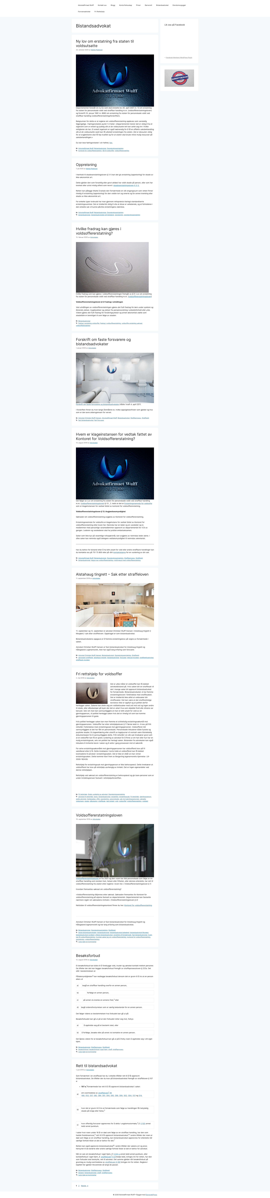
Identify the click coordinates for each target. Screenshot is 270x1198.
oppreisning (119, 215)
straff (110, 1049)
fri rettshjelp (134, 797)
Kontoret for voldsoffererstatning (138, 905)
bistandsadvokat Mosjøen (139, 932)
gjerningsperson (145, 797)
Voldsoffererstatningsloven (99, 815)
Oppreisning (86, 164)
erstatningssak (124, 797)
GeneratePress (151, 1195)
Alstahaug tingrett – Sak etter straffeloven (112, 574)
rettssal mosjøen (133, 657)
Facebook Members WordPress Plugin (179, 57)
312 (134, 1095)
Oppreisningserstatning (115, 148)
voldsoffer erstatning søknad (132, 323)
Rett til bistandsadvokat (96, 1065)
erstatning (114, 797)
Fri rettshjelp (82, 794)
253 (87, 1095)
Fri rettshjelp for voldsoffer (99, 674)
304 (129, 1095)
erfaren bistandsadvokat (104, 935)
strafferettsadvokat (146, 657)
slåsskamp (93, 801)
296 (116, 1095)
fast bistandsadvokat (85, 420)
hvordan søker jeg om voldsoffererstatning (111, 937)
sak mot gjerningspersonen (129, 799)
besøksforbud (83, 1049)
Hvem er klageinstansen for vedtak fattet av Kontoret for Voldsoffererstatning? (114, 436)
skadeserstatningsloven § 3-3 (126, 185)
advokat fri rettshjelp (85, 797)
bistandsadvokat (84, 215)
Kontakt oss (102, 5)
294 (107, 1095)
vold (116, 801)
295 (112, 1095)
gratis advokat (81, 799)
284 (99, 1095)
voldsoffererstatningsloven (140, 296)
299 (121, 1095)
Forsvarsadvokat (84, 12)
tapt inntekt (110, 801)
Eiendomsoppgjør (179, 5)
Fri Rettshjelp (99, 12)
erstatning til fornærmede (122, 935)
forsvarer (123, 657)
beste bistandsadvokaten (87, 932)
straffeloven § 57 (108, 1157)
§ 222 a (117, 1154)
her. (111, 143)
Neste (84, 1186)
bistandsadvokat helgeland (119, 932)
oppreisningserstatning (132, 215)
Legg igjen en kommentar (87, 942)
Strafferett (145, 418)
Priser (138, 5)
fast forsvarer (99, 420)
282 (95, 1095)
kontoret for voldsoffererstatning (90, 150)
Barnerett (148, 5)
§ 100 (143, 1124)
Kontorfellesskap (125, 5)
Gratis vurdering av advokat (98, 794)
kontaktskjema (119, 552)
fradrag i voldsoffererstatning (110, 323)
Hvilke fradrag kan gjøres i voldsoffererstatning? (98, 231)
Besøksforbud (88, 955)
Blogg (113, 5)
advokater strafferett (85, 657)
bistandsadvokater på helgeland (102, 215)
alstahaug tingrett (100, 657)
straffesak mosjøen (83, 660)
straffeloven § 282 (113, 1162)
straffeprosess (118, 1049)
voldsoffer (122, 801)
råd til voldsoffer (108, 150)
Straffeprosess (135, 418)
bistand (81, 1173)
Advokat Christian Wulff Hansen (89, 418)
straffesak (101, 801)
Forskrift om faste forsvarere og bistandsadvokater (103, 341)
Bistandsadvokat (162, 5)
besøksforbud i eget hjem (98, 1049)
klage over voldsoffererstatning (102, 560)
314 (140, 1095)
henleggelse (91, 799)
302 (125, 1095)
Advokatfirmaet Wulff (86, 5)
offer (98, 799)
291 (103, 1095)
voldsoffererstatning (122, 150)
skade (87, 801)
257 (91, 1095)
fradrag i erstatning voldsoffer (88, 323)
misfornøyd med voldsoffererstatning (127, 560)
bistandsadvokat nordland (85, 935)
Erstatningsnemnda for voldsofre (138, 503)
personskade (114, 799)
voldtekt (145, 801)
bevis (96, 797)
